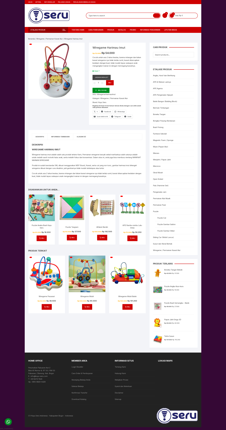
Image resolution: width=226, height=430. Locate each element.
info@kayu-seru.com (39, 376)
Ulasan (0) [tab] (81, 137)
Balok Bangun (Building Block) (165, 101)
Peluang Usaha (64, 2)
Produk (110, 30)
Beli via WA (102, 90)
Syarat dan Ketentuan (123, 386)
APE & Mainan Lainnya (162, 82)
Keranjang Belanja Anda (81, 380)
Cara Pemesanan (95, 30)
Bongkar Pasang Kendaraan (164, 121)
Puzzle (155, 211)
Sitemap (118, 399)
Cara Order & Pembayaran (82, 373)
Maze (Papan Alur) (160, 147)
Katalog (122, 30)
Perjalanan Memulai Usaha (84, 2)
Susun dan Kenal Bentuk (162, 244)
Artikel (38, 2)
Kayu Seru (102, 102)
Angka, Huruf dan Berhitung (164, 75)
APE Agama (158, 88)
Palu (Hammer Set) (160, 185)
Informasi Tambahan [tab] (60, 137)
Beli (109, 83)
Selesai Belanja (78, 386)
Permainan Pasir (159, 205)
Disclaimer (119, 393)
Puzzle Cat (161, 218)
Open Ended (158, 179)
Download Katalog (79, 399)
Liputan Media (170, 30)
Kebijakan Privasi (121, 380)
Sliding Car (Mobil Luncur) (163, 237)
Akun (30, 2)
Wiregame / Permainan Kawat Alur (49, 39)
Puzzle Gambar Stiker (166, 231)
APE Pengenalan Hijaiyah (163, 95)
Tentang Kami (78, 30)
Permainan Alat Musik (161, 198)
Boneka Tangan (159, 114)
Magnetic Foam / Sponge (163, 140)
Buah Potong (158, 127)
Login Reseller (77, 367)
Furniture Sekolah (160, 134)
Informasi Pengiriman (150, 30)
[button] (80, 46)
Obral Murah (158, 172)
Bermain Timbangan (161, 108)
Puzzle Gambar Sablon (166, 224)
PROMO (133, 30)
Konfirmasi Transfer (79, 393)
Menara (156, 153)
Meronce (156, 166)
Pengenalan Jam (159, 192)
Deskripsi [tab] (40, 137)
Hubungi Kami (120, 373)
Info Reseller (49, 2)
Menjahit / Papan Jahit (162, 160)
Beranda (31, 39)
